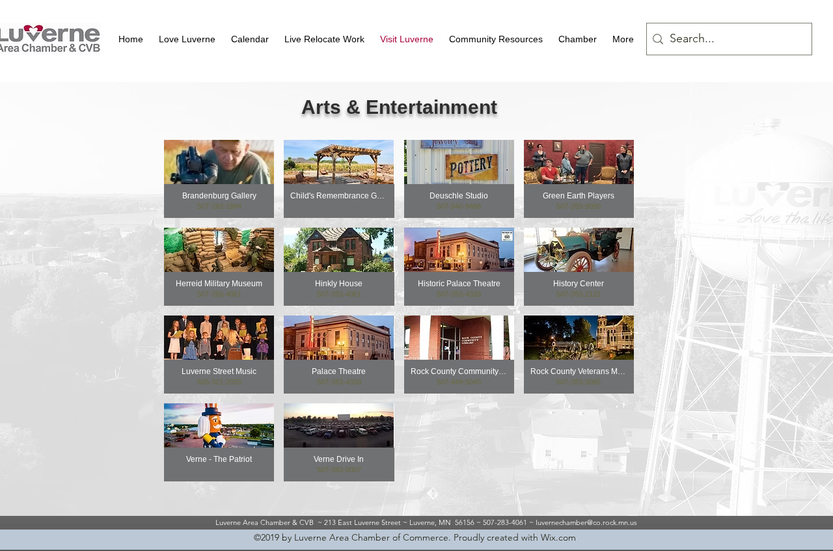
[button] (187, 39)
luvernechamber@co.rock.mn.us (586, 522)
